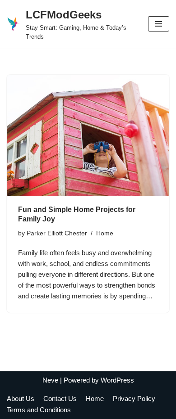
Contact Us (60, 398)
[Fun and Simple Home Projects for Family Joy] (88, 135)
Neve (50, 380)
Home (104, 233)
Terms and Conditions (39, 410)
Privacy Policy (134, 398)
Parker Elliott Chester (57, 233)
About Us (20, 398)
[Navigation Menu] (158, 24)
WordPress (117, 380)
